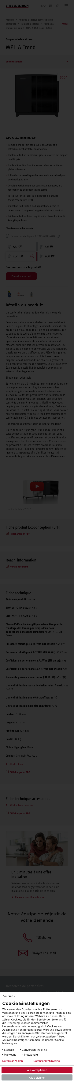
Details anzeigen (12, 1060)
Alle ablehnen (37, 1077)
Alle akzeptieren (37, 1070)
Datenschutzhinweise (46, 1060)
